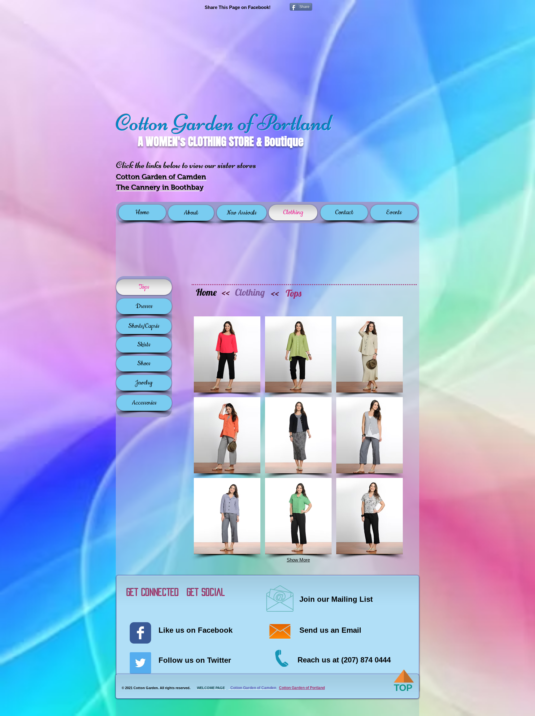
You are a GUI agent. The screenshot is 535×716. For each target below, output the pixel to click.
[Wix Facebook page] (140, 633)
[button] (227, 354)
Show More (298, 559)
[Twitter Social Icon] (140, 663)
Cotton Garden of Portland (302, 688)
